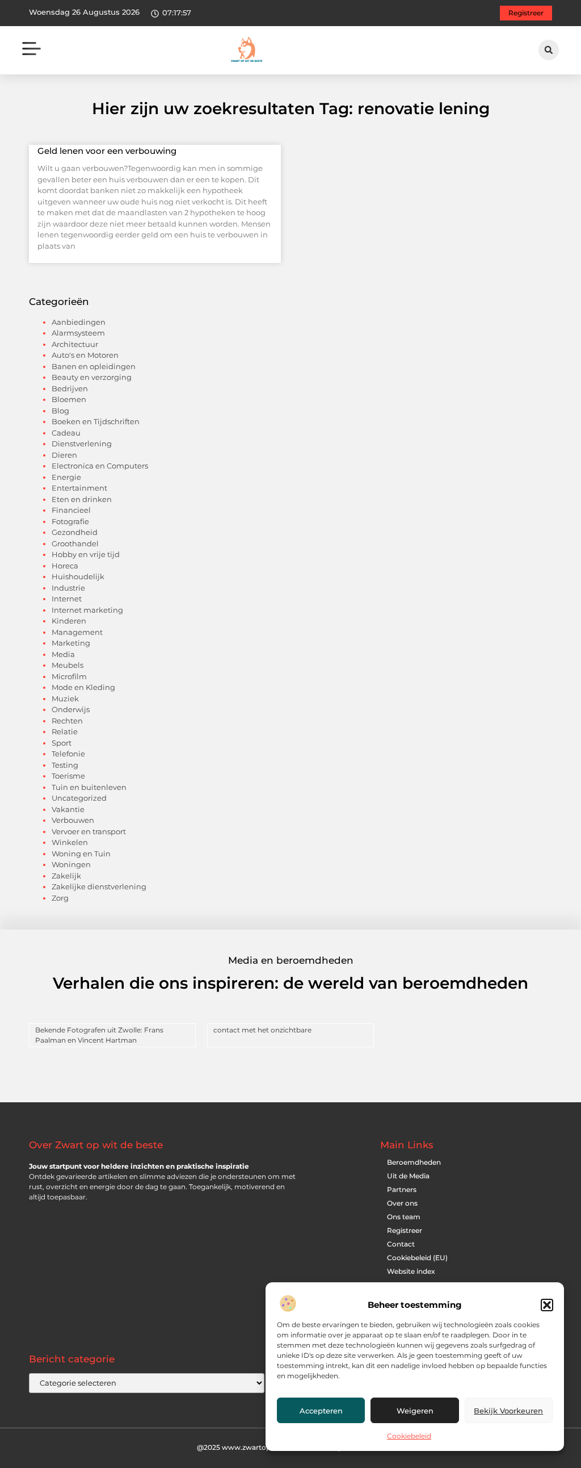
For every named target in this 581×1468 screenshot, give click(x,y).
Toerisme (68, 775)
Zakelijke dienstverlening (99, 886)
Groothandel (75, 543)
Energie (66, 477)
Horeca (65, 565)
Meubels (67, 665)
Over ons (402, 1203)
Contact (401, 1244)
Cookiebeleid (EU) (417, 1257)
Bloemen (69, 399)
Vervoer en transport (89, 831)
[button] (547, 1305)
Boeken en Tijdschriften (96, 421)
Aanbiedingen (79, 322)
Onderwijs (71, 709)
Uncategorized (79, 797)
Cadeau (66, 432)
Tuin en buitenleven (89, 787)
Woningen (71, 864)
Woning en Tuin (81, 853)
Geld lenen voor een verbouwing (106, 150)
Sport (61, 742)
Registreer (404, 1230)
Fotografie (70, 521)
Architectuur (75, 344)
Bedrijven (70, 388)
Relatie (65, 731)
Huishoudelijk (78, 576)
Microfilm (69, 676)
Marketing (71, 642)
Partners (401, 1189)
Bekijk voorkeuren (508, 1410)
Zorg (60, 897)
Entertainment (79, 487)
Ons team (403, 1216)
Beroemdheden (414, 1162)
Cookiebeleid (409, 1436)
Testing (65, 764)
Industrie (68, 587)
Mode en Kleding (83, 687)
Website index (411, 1271)
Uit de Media (408, 1176)
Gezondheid (75, 532)
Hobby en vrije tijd (86, 554)
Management (77, 632)
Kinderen (69, 620)
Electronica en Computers (100, 465)
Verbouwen (73, 820)
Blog (60, 410)
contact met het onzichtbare (262, 1030)
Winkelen (70, 842)
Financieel (71, 510)
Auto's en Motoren (85, 354)
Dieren (64, 454)
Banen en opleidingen (94, 366)
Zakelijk (66, 875)
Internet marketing (87, 609)
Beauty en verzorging (92, 377)
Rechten (67, 720)
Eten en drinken (82, 499)
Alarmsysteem (78, 332)
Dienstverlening (82, 443)
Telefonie (68, 753)
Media (63, 654)
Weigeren (415, 1410)
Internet (67, 598)
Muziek (65, 698)
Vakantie (68, 809)
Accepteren (321, 1410)
